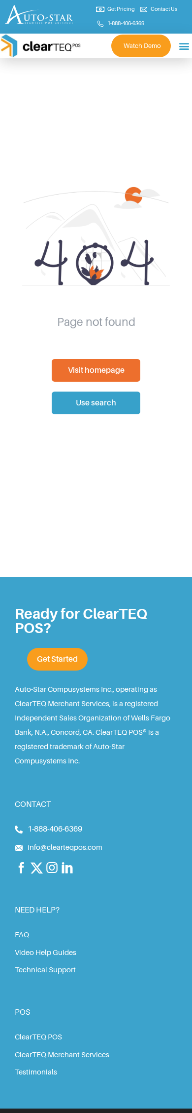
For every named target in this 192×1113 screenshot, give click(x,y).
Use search (96, 402)
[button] (184, 46)
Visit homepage (96, 370)
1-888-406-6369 (55, 829)
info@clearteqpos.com (65, 847)
